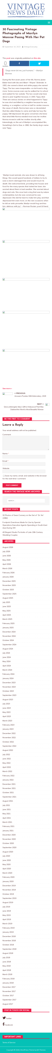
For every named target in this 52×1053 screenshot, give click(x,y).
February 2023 (8, 725)
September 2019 (9, 898)
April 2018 (7, 970)
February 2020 (8, 877)
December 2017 (9, 987)
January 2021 (8, 830)
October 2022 (8, 742)
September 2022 (9, 746)
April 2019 (7, 919)
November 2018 (9, 940)
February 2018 (8, 979)
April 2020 (7, 868)
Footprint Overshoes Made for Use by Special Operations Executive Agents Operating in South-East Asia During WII (25, 525)
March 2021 (7, 822)
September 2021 (9, 797)
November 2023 (9, 687)
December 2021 (9, 784)
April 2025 (7, 615)
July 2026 (6, 551)
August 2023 (8, 699)
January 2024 (8, 678)
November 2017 (9, 991)
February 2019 (8, 928)
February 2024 (8, 674)
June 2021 (7, 809)
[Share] (19, 63)
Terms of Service (9, 1042)
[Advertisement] (26, 151)
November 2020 (9, 839)
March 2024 (7, 670)
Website (6, 468)
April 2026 (7, 564)
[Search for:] (26, 501)
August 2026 (8, 547)
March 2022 (7, 771)
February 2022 (8, 775)
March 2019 (7, 923)
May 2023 (6, 712)
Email (5, 461)
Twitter (9, 1018)
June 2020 (7, 860)
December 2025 (9, 581)
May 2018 (6, 966)
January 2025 (8, 627)
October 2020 (8, 843)
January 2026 (8, 577)
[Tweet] (39, 63)
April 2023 (7, 716)
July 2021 (6, 805)
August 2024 (8, 649)
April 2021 (7, 818)
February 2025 (8, 623)
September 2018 (9, 949)
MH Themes (41, 1050)
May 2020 (6, 864)
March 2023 (7, 721)
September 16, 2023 (12, 47)
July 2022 (6, 754)
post (8, 58)
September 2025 (9, 594)
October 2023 (8, 691)
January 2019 (8, 932)
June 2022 (7, 759)
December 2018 (9, 936)
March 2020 (7, 873)
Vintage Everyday (30, 47)
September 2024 (9, 644)
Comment (7, 434)
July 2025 (6, 602)
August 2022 (8, 750)
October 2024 (8, 640)
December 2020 (9, 835)
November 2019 (9, 890)
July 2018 (6, 957)
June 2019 (7, 911)
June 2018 (7, 962)
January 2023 (8, 729)
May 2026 (6, 560)
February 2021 (8, 826)
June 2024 (7, 657)
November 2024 (9, 636)
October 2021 (8, 792)
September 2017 (9, 1000)
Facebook (9, 1025)
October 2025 (8, 589)
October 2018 (8, 945)
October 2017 (8, 995)
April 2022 (7, 767)
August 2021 (8, 801)
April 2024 (7, 666)
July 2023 (6, 704)
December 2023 (9, 682)
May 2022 (6, 763)
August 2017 (8, 1004)
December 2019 (9, 885)
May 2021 (6, 813)
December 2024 (9, 632)
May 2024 (6, 661)
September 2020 (9, 847)
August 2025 (8, 598)
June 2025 (7, 606)
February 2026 (8, 572)
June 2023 (7, 708)
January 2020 (8, 881)
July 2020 (6, 856)
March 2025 (7, 619)
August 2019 (8, 902)
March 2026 (7, 568)
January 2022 (8, 780)
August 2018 (8, 953)
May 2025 (6, 611)
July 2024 (6, 653)
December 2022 (9, 733)
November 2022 (9, 737)
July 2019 (6, 907)
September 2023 (9, 695)
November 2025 (9, 585)
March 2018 (7, 974)
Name (5, 453)
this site (37, 58)
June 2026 (7, 555)
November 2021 (9, 788)
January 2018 (8, 983)
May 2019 (6, 915)
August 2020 (8, 852)
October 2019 (8, 894)
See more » (7, 388)
